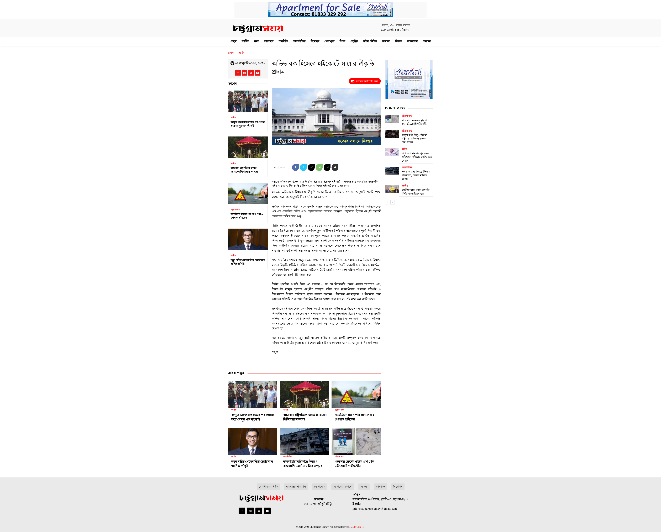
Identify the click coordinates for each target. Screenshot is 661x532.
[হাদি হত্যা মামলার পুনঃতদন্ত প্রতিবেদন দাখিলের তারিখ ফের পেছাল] (392, 152)
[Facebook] (238, 73)
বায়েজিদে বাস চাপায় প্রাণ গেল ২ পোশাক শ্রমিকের (247, 216)
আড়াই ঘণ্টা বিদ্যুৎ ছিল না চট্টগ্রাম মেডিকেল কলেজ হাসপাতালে (414, 138)
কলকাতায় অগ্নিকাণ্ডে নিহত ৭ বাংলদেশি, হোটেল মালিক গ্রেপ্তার (302, 463)
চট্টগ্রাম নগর (235, 210)
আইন (242, 53)
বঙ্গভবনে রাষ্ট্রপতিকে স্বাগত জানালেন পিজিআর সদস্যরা (244, 170)
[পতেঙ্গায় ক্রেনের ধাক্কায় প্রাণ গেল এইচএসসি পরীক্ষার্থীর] (356, 440)
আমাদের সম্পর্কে (342, 486)
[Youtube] (257, 73)
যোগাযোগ (319, 486)
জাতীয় (233, 118)
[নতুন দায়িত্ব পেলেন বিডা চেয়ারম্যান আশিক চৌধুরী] (248, 239)
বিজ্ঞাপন (397, 486)
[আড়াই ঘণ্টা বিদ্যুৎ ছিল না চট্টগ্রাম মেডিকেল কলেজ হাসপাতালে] (392, 134)
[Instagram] (244, 73)
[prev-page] (387, 202)
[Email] (327, 167)
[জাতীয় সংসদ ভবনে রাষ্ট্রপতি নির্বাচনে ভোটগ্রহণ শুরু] (392, 189)
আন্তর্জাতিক (287, 457)
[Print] (335, 167)
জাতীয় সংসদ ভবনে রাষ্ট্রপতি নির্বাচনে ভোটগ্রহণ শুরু (415, 192)
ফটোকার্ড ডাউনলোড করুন (367, 81)
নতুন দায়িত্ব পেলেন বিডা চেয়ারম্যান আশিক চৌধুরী (248, 262)
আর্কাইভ (380, 486)
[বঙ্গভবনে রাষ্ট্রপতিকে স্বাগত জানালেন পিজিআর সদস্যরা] (248, 147)
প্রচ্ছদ (231, 53)
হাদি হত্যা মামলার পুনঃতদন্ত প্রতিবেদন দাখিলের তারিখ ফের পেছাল (417, 157)
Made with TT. (357, 527)
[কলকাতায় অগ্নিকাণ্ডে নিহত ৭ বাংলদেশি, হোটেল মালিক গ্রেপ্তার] (304, 440)
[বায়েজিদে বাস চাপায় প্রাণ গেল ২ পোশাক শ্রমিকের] (248, 193)
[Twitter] (251, 73)
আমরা (364, 486)
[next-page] (392, 202)
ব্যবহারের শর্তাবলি (296, 486)
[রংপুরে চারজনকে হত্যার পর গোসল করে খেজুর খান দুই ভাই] (248, 101)
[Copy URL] (311, 167)
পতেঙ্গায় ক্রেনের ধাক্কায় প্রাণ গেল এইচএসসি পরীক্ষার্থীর (354, 463)
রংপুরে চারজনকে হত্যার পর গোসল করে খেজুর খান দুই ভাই (248, 124)
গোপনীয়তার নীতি (268, 486)
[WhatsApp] (319, 167)
